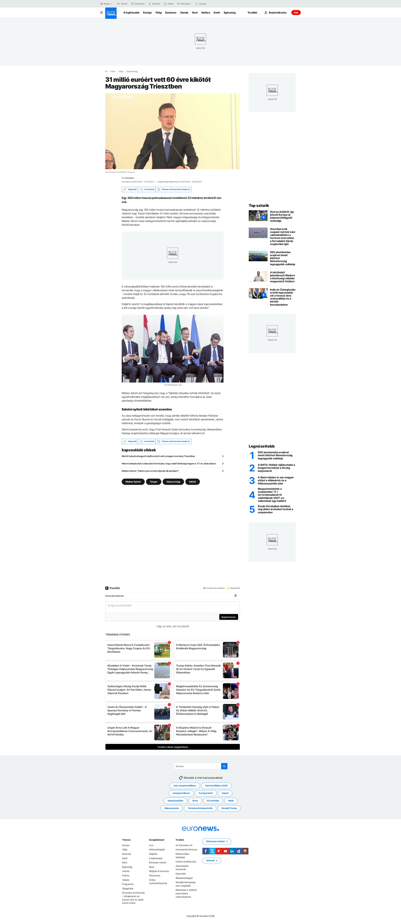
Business (170, 12)
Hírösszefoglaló (157, 849)
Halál (231, 800)
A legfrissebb (131, 12)
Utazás (184, 12)
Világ (158, 12)
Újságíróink (127, 888)
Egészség (229, 12)
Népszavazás (171, 808)
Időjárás (153, 854)
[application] (172, 131)
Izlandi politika (175, 800)
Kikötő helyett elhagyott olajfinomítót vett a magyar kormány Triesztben (158, 456)
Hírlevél (210, 860)
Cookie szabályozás (186, 861)
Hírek (113, 71)
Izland (225, 793)
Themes (126, 839)
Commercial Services (186, 849)
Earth (217, 12)
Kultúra (205, 12)
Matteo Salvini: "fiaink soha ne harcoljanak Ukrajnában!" (150, 471)
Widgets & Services (159, 871)
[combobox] (212, 3)
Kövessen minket (157, 862)
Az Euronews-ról (184, 845)
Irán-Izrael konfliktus (185, 785)
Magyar (107, 4)
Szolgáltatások (156, 839)
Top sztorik (259, 205)
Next (195, 12)
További (180, 839)
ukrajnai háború (181, 793)
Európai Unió (206, 793)
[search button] (196, 3)
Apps (151, 866)
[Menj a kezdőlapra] (111, 13)
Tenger (153, 481)
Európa (147, 12)
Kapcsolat (181, 873)
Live (296, 12)
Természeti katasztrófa (200, 808)
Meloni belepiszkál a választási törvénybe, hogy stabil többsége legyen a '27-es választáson (169, 463)
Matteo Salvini (133, 481)
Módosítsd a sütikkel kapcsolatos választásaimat (186, 893)
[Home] (106, 71)
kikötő (192, 481)
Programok (127, 884)
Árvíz (195, 800)
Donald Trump (229, 808)
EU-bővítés (213, 800)
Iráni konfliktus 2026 (216, 785)
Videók (125, 879)
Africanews (154, 875)
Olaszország (132, 71)
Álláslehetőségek (184, 877)
